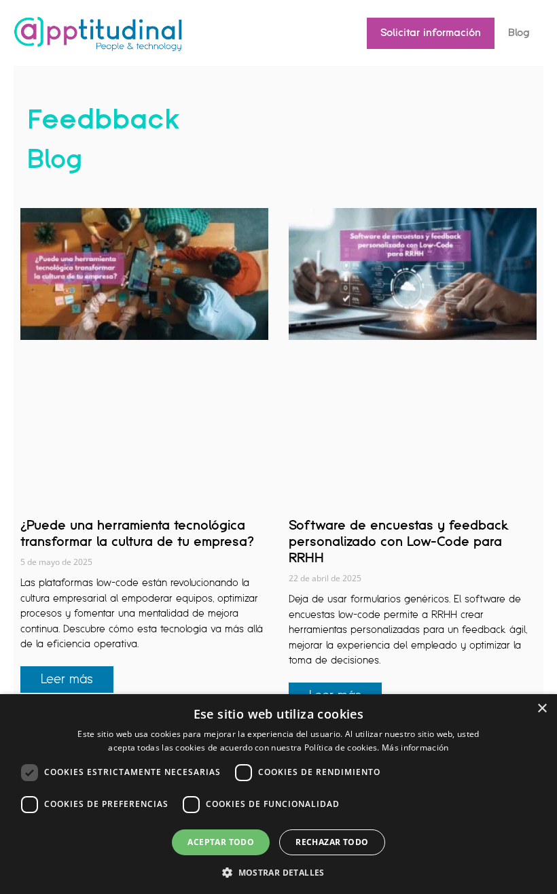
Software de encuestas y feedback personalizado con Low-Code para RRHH (399, 542)
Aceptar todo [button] (220, 842)
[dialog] (278, 794)
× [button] (542, 709)
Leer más (67, 679)
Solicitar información (430, 33)
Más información (415, 747)
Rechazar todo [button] (331, 842)
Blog (519, 33)
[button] (278, 871)
